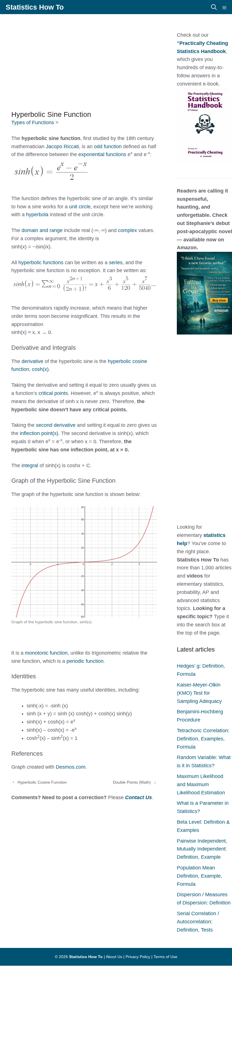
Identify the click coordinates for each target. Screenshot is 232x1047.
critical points (53, 393)
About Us (114, 956)
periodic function (85, 661)
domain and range (41, 230)
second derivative (56, 425)
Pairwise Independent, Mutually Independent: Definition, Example (202, 849)
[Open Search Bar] (214, 7)
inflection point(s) (39, 433)
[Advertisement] (116, 59)
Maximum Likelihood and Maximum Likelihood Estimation (201, 784)
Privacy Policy (138, 956)
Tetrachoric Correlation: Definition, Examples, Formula (203, 739)
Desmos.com (70, 767)
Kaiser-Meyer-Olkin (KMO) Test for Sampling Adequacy (199, 693)
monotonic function (46, 653)
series (116, 262)
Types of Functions (32, 122)
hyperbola (38, 214)
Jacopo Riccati (62, 146)
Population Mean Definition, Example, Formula (199, 876)
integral (31, 465)
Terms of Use (165, 956)
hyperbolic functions (40, 262)
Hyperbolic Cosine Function (42, 782)
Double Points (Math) (132, 782)
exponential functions (102, 154)
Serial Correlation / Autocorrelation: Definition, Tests (198, 922)
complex (128, 230)
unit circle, (80, 206)
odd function (108, 146)
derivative (33, 361)
